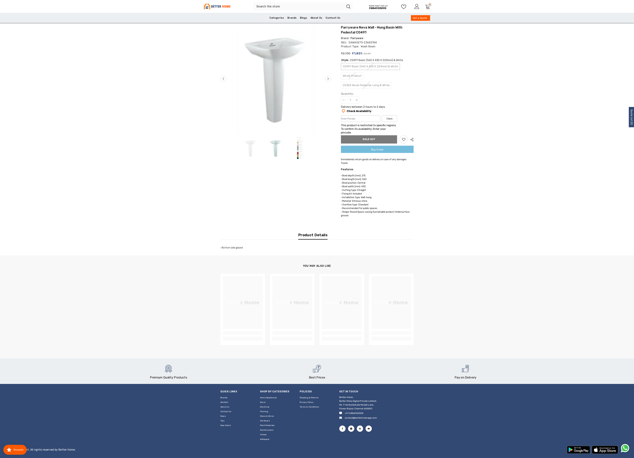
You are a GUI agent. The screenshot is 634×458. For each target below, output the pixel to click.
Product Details (313, 235)
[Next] (328, 79)
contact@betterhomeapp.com (361, 418)
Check (390, 118)
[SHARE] (411, 140)
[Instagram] (351, 428)
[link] (243, 333)
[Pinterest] (360, 428)
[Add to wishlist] (404, 139)
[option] (275, 78)
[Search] (303, 6)
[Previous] (223, 79)
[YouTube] (369, 428)
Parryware (357, 38)
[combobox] (298, 6)
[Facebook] (342, 428)
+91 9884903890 (354, 413)
